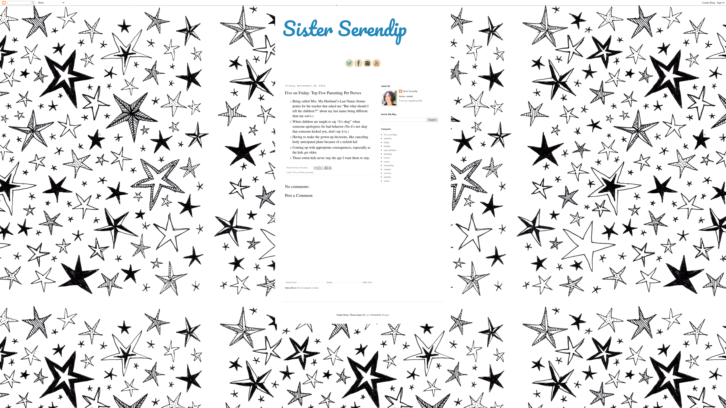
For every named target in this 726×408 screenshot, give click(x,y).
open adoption (390, 149)
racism (387, 157)
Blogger (385, 314)
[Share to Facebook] (326, 168)
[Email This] (315, 168)
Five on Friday (299, 172)
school (387, 161)
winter (386, 180)
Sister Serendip (345, 28)
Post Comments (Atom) (308, 287)
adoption (388, 138)
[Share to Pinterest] (330, 168)
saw (367, 314)
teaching (387, 176)
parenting (309, 172)
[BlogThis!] (319, 168)
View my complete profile (410, 100)
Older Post (367, 282)
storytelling (389, 165)
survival (387, 173)
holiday (387, 146)
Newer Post (291, 282)
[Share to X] (323, 168)
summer (387, 169)
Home (329, 282)
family (386, 142)
